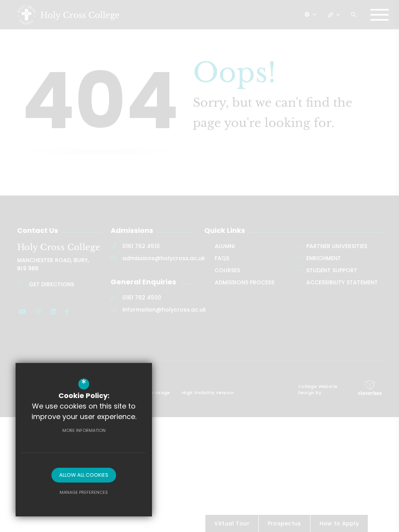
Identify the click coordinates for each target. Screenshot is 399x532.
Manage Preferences (84, 492)
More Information (84, 430)
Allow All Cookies (83, 475)
